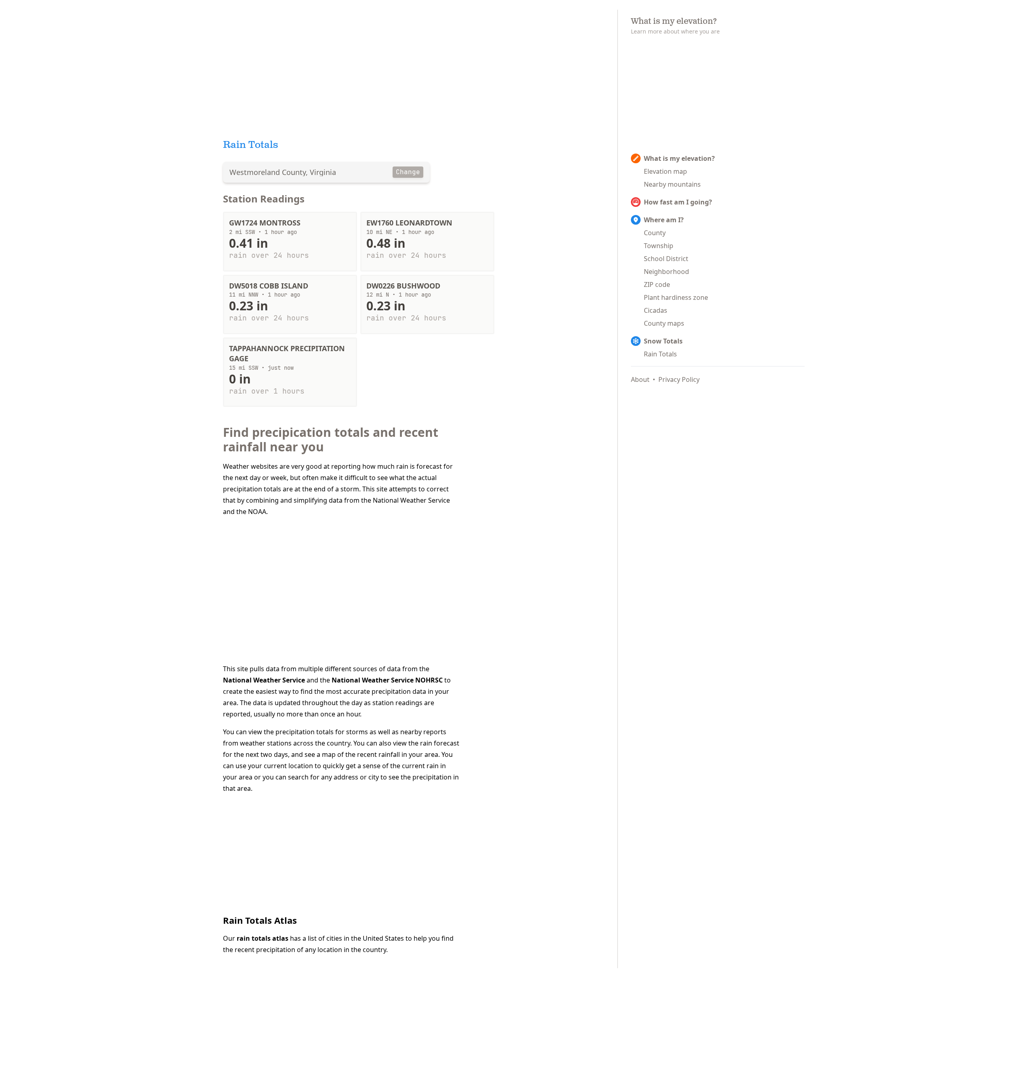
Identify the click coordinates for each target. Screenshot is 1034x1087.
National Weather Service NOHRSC (387, 680)
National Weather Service (264, 680)
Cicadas (655, 310)
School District (666, 258)
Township (658, 245)
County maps (664, 323)
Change (408, 172)
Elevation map (665, 171)
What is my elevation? (679, 158)
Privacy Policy (679, 379)
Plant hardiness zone (676, 297)
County (655, 232)
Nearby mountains (672, 184)
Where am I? (664, 219)
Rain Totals (660, 354)
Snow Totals (663, 341)
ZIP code (657, 284)
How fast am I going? (678, 202)
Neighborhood (666, 271)
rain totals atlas (262, 938)
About (640, 379)
